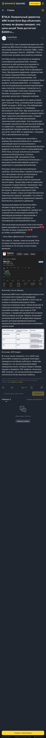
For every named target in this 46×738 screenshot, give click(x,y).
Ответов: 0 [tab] (6, 399)
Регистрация (35, 4)
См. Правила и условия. (15, 382)
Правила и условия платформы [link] (24, 737)
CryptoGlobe (12, 37)
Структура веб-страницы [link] (9, 737)
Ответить (38, 393)
